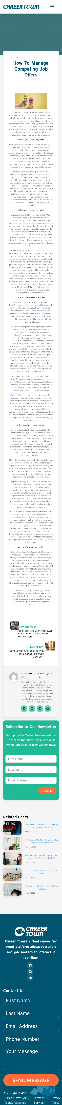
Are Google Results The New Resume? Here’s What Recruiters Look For (41, 856)
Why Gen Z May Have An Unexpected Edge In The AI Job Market (42, 841)
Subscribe (47, 790)
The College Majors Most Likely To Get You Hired (41, 887)
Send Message (31, 1080)
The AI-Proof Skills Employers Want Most (42, 872)
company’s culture (43, 310)
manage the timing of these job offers (32, 119)
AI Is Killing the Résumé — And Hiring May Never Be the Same (42, 826)
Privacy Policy (55, 1100)
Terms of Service (39, 1100)
